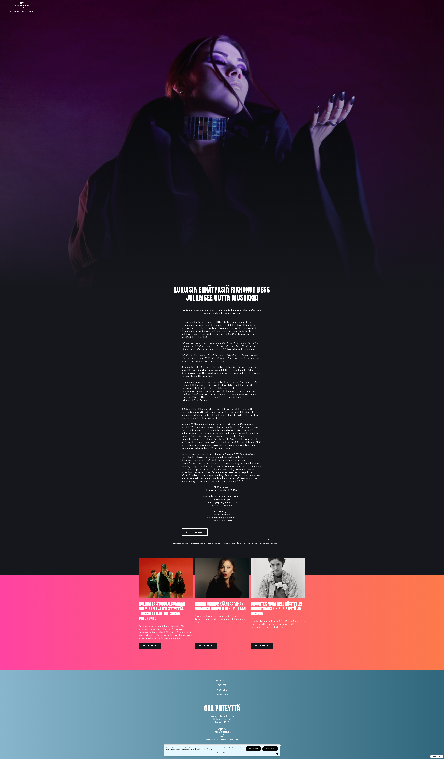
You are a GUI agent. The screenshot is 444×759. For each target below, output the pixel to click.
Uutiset (274, 539)
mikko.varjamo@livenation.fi (222, 518)
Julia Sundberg (199, 543)
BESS (179, 543)
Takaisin (201, 532)
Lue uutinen (150, 646)
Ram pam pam (248, 543)
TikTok (234, 490)
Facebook (224, 490)
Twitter (222, 685)
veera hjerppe (271, 543)
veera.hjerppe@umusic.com (222, 502)
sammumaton (260, 543)
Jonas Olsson (187, 543)
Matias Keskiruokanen (233, 543)
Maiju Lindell (219, 543)
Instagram (211, 490)
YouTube (222, 690)
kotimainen (210, 543)
